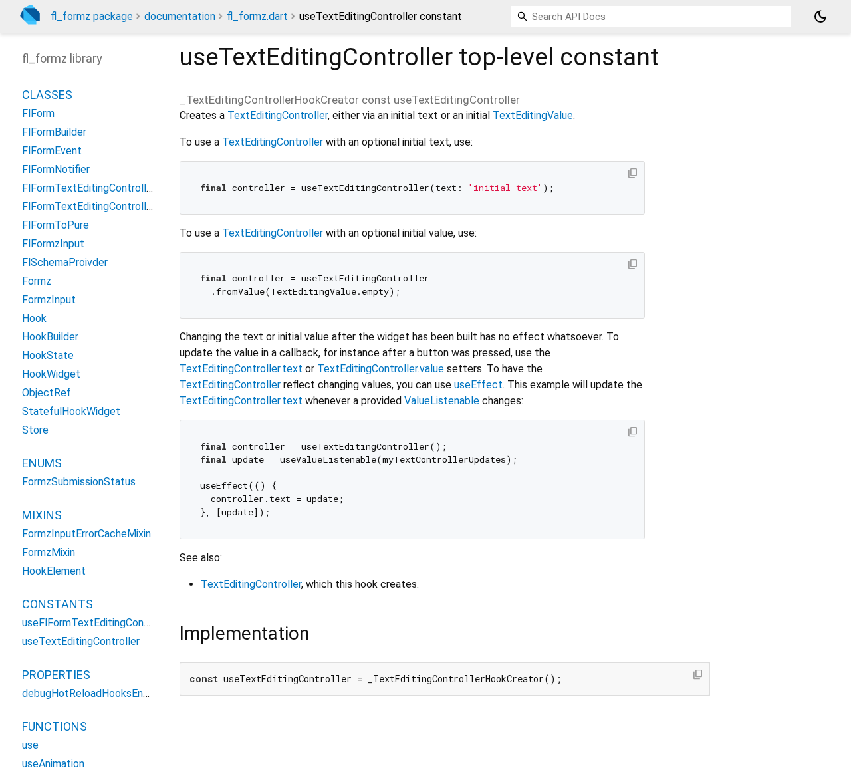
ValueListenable (441, 400)
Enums (42, 463)
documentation (179, 16)
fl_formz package (92, 16)
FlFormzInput (53, 243)
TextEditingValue (533, 115)
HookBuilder (50, 336)
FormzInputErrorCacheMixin (86, 533)
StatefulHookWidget (71, 411)
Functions (54, 726)
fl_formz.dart (257, 16)
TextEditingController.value (380, 368)
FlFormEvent (52, 150)
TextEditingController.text (241, 368)
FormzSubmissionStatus (79, 481)
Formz (36, 281)
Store (35, 430)
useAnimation (53, 763)
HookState (48, 355)
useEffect (478, 384)
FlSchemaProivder (65, 262)
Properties (56, 675)
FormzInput (49, 299)
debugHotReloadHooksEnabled (95, 693)
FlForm (38, 113)
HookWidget (51, 374)
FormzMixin (48, 552)
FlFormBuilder (54, 132)
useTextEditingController (81, 641)
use (30, 745)
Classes (47, 95)
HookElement (54, 571)
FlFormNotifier (56, 169)
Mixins (42, 515)
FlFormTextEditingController (89, 188)
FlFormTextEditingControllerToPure (106, 206)
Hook (34, 318)
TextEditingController (277, 115)
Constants (57, 604)
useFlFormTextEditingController (97, 622)
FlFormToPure (55, 225)
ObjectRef (46, 392)
